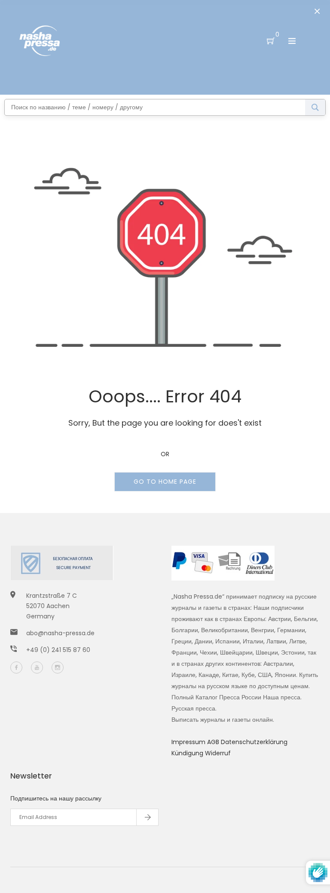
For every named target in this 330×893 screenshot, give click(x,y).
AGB (214, 742)
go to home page (165, 481)
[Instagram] (58, 667)
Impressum (189, 742)
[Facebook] (16, 667)
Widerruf (218, 753)
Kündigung (188, 753)
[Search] (315, 107)
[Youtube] (37, 667)
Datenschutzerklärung (254, 742)
